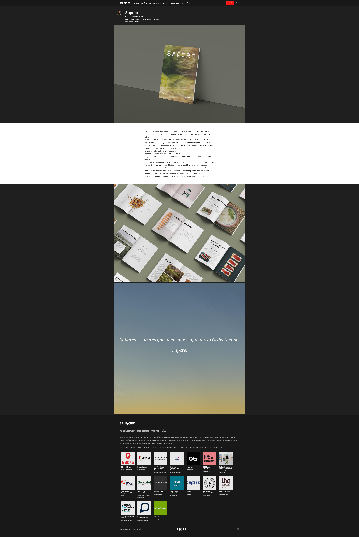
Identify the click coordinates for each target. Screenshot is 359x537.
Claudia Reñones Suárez (134, 16)
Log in (230, 3)
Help (237, 3)
